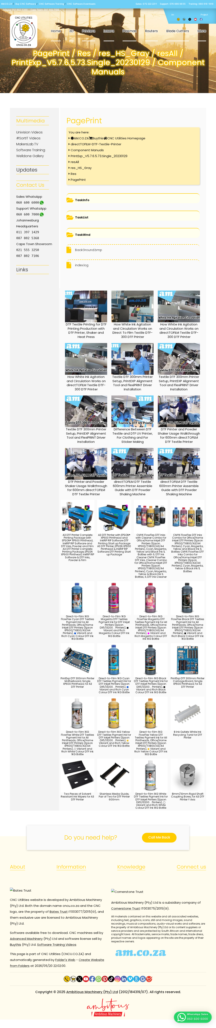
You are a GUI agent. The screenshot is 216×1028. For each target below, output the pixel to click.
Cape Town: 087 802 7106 (45, 9)
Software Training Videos (56, 944)
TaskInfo (82, 200)
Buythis (98, 138)
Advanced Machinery (26, 938)
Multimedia (30, 120)
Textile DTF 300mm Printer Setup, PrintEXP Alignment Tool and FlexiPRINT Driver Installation (132, 383)
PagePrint (78, 179)
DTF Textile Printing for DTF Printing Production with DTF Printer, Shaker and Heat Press (86, 330)
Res (73, 174)
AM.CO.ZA (6, 4)
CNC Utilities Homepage (126, 138)
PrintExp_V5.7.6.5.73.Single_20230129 (99, 156)
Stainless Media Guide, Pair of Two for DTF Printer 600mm (114, 796)
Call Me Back (159, 837)
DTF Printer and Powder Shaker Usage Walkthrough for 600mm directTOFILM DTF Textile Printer (179, 435)
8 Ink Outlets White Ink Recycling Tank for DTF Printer (187, 734)
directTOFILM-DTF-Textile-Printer (96, 144)
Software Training (30, 150)
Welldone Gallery (30, 156)
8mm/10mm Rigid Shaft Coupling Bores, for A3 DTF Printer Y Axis (187, 796)
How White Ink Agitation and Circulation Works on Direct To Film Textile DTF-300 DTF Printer (132, 330)
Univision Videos (29, 132)
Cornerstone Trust (125, 908)
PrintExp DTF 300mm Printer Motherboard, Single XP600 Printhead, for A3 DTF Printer (77, 683)
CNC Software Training (51, 4)
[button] (193, 1017)
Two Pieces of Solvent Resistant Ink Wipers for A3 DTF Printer (77, 796)
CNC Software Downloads (81, 4)
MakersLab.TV (27, 144)
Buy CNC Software (25, 4)
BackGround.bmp (88, 250)
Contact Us (30, 184)
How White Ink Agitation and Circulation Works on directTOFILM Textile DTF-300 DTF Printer (178, 330)
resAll (75, 162)
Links (22, 269)
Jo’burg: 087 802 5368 (15, 9)
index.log (81, 265)
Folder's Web (65, 960)
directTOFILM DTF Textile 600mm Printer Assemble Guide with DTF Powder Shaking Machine (132, 487)
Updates (26, 169)
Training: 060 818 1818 (201, 4)
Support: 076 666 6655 (173, 4)
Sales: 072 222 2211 (146, 4)
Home (56, 31)
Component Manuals (87, 150)
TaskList (81, 217)
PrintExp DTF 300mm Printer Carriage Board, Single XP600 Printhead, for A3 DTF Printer (187, 683)
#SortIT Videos (28, 138)
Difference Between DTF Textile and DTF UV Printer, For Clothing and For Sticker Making (132, 435)
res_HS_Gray (81, 168)
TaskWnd (82, 235)
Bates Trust (59, 911)
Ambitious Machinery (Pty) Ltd (92, 992)
